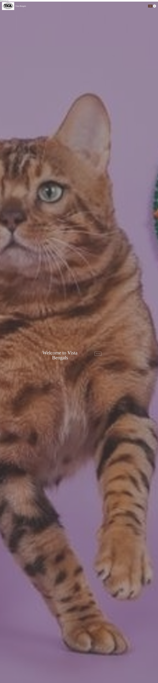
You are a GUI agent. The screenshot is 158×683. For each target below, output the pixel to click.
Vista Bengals (20, 6)
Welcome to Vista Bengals (60, 355)
